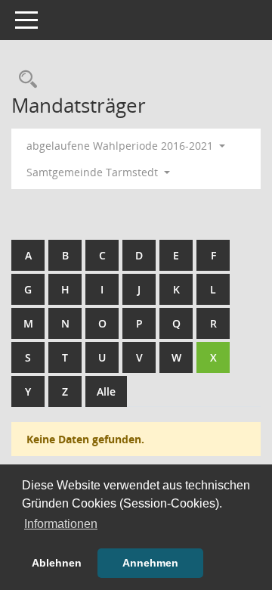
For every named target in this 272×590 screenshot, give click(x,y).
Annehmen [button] (150, 563)
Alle (106, 391)
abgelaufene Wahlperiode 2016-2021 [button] (121, 145)
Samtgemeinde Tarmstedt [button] (93, 172)
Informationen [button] (60, 523)
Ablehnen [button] (57, 563)
